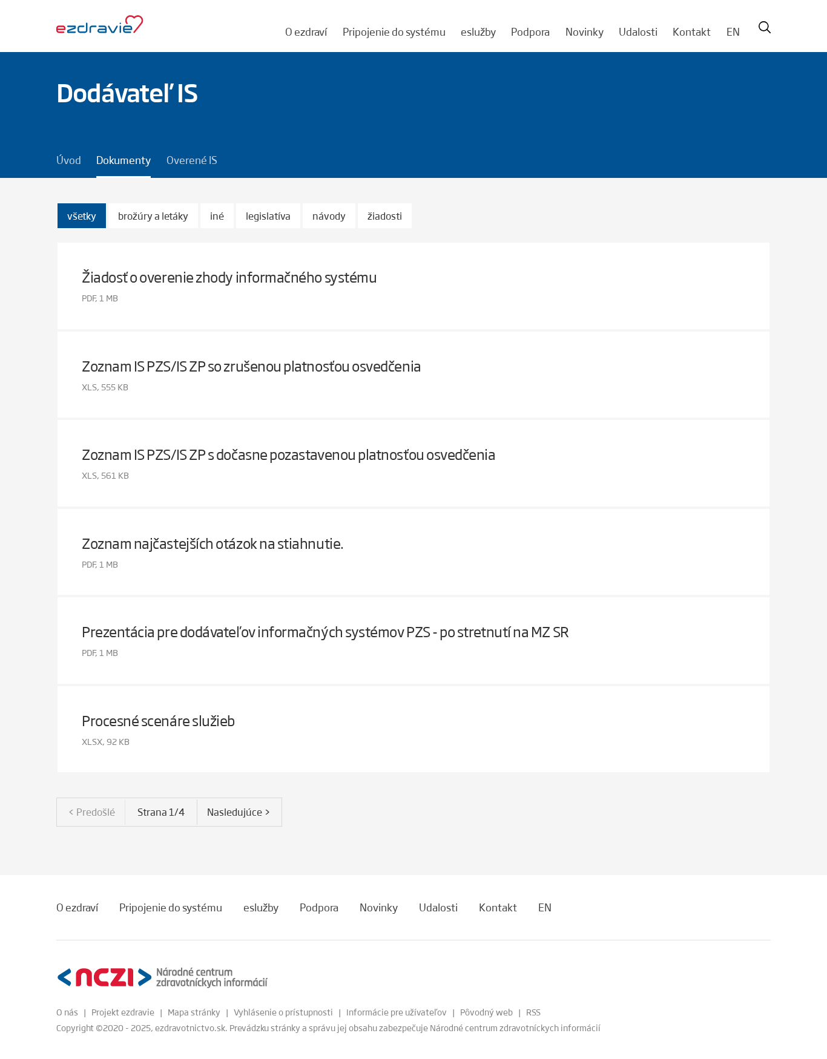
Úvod (68, 159)
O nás (67, 1012)
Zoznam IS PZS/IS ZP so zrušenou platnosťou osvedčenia (251, 366)
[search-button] (765, 27)
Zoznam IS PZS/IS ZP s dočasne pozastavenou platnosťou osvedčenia (289, 454)
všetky (81, 216)
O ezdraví (306, 31)
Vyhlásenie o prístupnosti (283, 1012)
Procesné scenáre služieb (158, 720)
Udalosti (638, 31)
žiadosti (384, 216)
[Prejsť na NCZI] (162, 978)
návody (329, 216)
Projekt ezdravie (122, 1012)
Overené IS (191, 159)
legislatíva (268, 216)
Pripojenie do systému (394, 31)
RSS (533, 1012)
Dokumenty (123, 159)
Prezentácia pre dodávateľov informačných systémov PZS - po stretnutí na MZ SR (325, 631)
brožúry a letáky (153, 216)
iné (217, 216)
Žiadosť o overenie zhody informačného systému (229, 277)
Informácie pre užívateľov (396, 1012)
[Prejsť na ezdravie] (99, 24)
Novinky (584, 31)
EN (733, 31)
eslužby (478, 31)
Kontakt (692, 31)
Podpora (530, 31)
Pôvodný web (486, 1012)
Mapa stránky (194, 1012)
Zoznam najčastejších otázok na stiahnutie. (213, 543)
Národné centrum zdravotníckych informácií (515, 1027)
